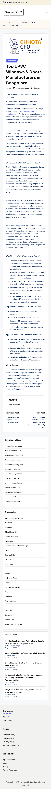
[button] (14, 404)
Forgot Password (10, 770)
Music (7, 592)
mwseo (13, 399)
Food (7, 569)
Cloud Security (11, 532)
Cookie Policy (8, 738)
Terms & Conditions (11, 745)
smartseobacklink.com (14, 455)
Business (12, 23)
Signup (6, 766)
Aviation (8, 523)
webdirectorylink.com (14, 474)
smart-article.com (12, 487)
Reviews (8, 606)
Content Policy (9, 735)
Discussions (9, 560)
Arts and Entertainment (14, 518)
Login (5, 763)
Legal (7, 583)
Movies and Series (12, 587)
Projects (8, 596)
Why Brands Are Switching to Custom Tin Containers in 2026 (23, 691)
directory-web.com (13, 469)
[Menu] (47, 12)
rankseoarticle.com (13, 497)
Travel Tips (9, 620)
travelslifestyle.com (13, 451)
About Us (6, 717)
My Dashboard (9, 759)
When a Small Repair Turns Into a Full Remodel (25, 653)
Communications (12, 537)
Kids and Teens (11, 578)
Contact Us (7, 720)
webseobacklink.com (13, 483)
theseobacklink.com (13, 460)
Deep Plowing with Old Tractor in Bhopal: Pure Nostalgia (23, 664)
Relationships (10, 601)
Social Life (9, 615)
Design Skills (10, 555)
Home (5, 23)
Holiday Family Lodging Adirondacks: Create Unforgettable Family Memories (24, 642)
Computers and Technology (16, 546)
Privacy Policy (8, 742)
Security (8, 610)
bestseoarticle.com (13, 492)
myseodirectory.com (13, 446)
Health (7, 573)
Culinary (8, 550)
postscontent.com (12, 501)
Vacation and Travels (14, 624)
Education (9, 564)
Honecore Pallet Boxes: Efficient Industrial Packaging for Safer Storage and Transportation (24, 677)
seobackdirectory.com (14, 464)
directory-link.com (12, 478)
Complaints (9, 541)
